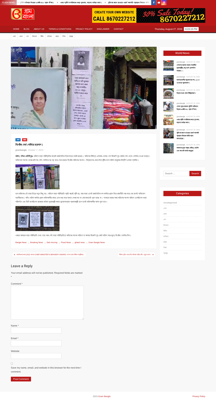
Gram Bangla (104, 396)
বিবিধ (42, 36)
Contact (119, 29)
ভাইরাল (49, 36)
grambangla (21, 150)
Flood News (66, 242)
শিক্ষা (64, 36)
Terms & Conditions (60, 29)
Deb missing (52, 242)
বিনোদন (34, 36)
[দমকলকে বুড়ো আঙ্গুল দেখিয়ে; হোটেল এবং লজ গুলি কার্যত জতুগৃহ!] (168, 148)
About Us (39, 29)
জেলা (21, 36)
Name (15, 325)
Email (14, 338)
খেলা (14, 36)
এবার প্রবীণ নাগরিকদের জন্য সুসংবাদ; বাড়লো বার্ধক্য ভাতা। (69, 2)
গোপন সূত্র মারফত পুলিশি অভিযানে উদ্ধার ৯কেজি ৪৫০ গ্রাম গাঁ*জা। (187, 108)
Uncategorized (170, 202)
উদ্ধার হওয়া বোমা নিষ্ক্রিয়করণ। (186, 93)
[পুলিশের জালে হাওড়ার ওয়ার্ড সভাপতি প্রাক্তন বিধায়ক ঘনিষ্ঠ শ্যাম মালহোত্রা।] (168, 133)
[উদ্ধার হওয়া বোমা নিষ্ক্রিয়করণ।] (168, 93)
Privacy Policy (84, 29)
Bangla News (21, 242)
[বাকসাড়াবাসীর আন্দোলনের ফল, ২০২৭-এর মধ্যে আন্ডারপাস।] (168, 80)
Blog (26, 29)
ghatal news (80, 242)
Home (16, 29)
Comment (16, 283)
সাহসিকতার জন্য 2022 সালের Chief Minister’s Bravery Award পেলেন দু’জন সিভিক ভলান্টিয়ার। (50, 255)
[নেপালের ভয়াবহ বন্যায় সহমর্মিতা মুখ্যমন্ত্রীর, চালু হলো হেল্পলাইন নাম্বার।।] (168, 65)
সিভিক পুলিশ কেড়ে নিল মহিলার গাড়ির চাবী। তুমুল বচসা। (135, 255)
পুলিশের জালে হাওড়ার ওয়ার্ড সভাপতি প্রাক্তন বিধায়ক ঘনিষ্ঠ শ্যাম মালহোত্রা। (123, 2)
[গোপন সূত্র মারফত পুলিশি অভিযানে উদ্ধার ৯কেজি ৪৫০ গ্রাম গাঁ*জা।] (168, 106)
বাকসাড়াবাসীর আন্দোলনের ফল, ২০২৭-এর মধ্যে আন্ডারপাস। (188, 81)
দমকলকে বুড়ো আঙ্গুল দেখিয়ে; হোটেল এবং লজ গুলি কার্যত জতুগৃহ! (188, 149)
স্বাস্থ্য (71, 36)
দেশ (27, 36)
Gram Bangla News (96, 242)
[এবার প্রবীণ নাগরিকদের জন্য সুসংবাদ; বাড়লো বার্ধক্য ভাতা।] (168, 120)
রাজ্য (57, 36)
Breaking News (36, 242)
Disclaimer (103, 29)
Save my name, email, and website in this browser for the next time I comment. (46, 369)
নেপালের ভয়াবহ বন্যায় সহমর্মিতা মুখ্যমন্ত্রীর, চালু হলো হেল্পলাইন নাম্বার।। (186, 68)
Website (15, 351)
